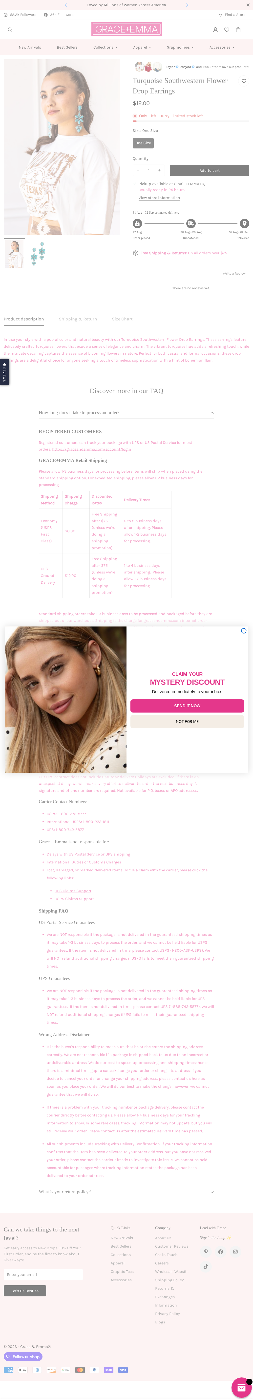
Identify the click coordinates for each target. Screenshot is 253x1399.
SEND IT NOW (187, 706)
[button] (4, 372)
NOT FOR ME (187, 721)
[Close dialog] (243, 630)
